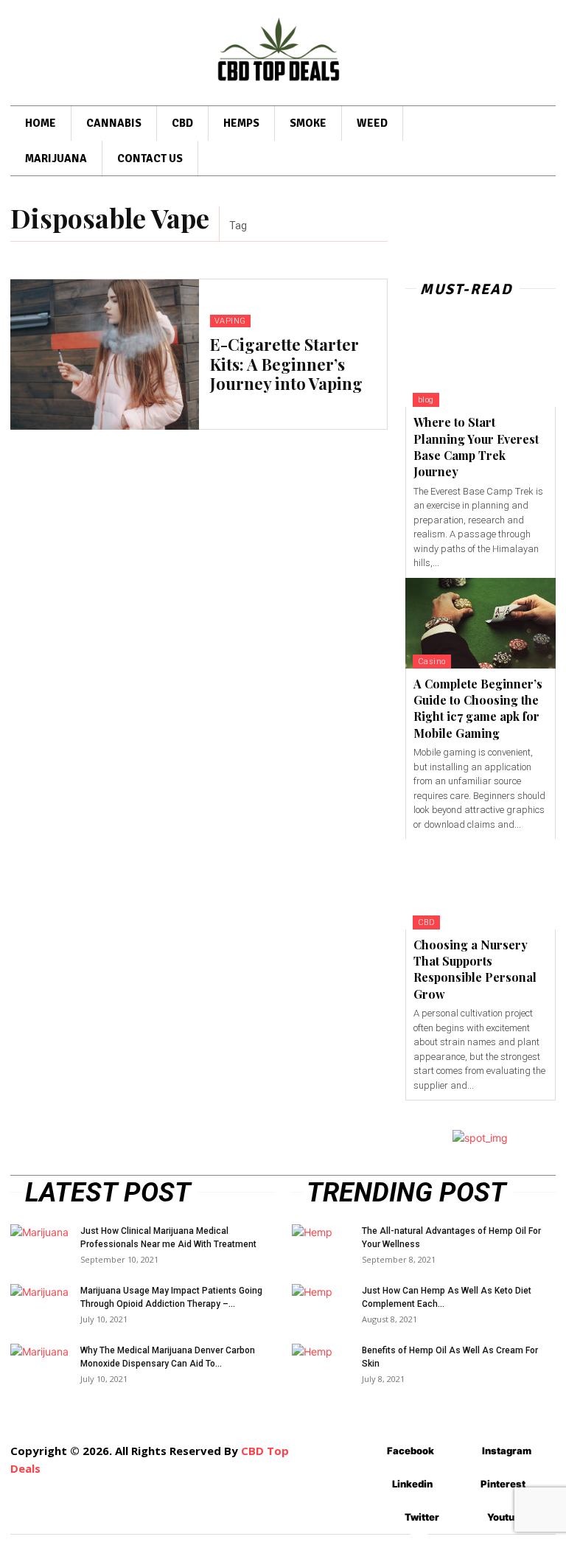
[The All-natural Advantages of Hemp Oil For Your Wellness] (321, 1245)
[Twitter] (383, 1517)
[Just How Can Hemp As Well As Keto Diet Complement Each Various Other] (321, 1304)
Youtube (506, 1517)
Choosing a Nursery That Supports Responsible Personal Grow (475, 969)
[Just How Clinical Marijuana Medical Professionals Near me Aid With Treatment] (39, 1245)
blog (426, 400)
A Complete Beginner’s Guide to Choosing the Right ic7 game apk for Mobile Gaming (477, 708)
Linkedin (412, 1484)
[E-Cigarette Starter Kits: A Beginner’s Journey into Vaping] (104, 354)
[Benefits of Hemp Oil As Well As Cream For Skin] (321, 1364)
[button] (533, 144)
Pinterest (503, 1484)
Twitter (422, 1517)
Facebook (410, 1450)
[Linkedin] (370, 1484)
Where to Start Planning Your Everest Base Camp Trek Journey (476, 446)
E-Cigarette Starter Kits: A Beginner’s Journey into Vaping (286, 363)
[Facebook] (365, 1451)
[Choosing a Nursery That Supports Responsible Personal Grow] (480, 884)
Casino (432, 661)
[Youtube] (465, 1517)
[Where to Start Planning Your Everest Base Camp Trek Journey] (480, 362)
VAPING (230, 321)
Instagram (506, 1450)
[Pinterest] (459, 1484)
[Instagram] (460, 1451)
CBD (427, 922)
